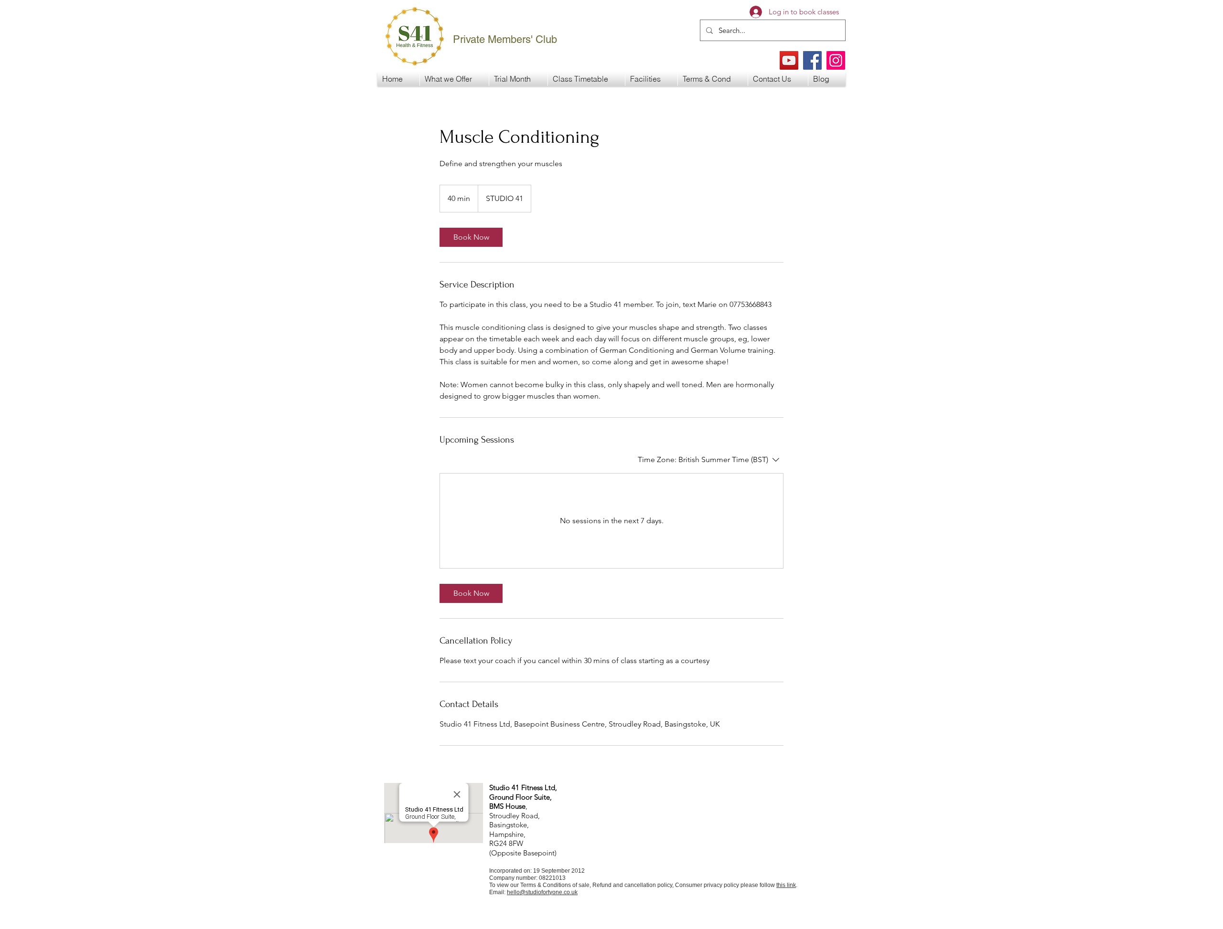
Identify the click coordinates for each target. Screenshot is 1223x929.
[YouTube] (789, 60)
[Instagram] (835, 60)
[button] (454, 79)
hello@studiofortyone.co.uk (542, 892)
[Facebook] (812, 60)
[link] (471, 237)
